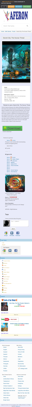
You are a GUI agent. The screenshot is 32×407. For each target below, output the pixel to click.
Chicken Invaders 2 (7, 386)
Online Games (27, 6)
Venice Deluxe (6, 395)
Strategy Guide (23, 368)
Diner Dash (20, 376)
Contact (20, 354)
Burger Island (6, 400)
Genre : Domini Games (12, 170)
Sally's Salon (6, 393)
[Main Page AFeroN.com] (16, 16)
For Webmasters (22, 366)
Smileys (20, 386)
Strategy (5, 288)
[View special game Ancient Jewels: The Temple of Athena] (4, 327)
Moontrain (20, 378)
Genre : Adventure (12, 160)
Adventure (5, 281)
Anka (4, 376)
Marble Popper (6, 276)
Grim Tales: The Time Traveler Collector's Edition (19, 303)
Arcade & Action (6, 261)
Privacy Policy (21, 349)
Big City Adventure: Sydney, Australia (10, 388)
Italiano (5, 359)
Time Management (7, 283)
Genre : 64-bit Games (12, 171)
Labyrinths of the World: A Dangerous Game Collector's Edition (24, 390)
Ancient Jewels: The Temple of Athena (19, 323)
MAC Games (8, 31)
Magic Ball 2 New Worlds (9, 390)
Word (4, 270)
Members (20, 356)
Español (5, 354)
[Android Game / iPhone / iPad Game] (4, 6)
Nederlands (6, 361)
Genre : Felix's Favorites (12, 165)
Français (5, 356)
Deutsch (5, 352)
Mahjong (5, 263)
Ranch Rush (6, 383)
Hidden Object (6, 272)
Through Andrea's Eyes (23, 388)
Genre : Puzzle (11, 140)
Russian (5, 370)
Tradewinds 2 (6, 381)
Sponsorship (21, 363)
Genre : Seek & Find (12, 164)
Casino (4, 290)
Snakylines (20, 383)
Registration (21, 361)
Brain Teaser (6, 279)
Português (5, 363)
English (5, 349)
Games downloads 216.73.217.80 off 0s (13, 2)
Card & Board (6, 267)
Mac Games (18, 6)
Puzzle (13, 31)
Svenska (5, 366)
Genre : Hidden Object (13, 159)
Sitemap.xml (18, 406)
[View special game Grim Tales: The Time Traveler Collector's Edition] (4, 306)
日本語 (4, 368)
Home (2, 31)
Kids (4, 285)
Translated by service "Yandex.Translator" (22, 397)
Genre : (8, 167)
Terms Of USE (21, 352)
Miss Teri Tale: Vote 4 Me (23, 393)
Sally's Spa (6, 397)
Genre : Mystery (11, 162)
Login (3, 242)
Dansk (4, 347)
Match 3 (5, 274)
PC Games (11, 6)
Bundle (4, 292)
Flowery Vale (21, 381)
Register (3, 244)
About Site (20, 347)
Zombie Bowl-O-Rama (8, 378)
